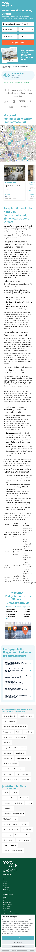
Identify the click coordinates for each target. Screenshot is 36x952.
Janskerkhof (18, 803)
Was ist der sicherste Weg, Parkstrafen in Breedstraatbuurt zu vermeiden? (16, 690)
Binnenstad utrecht (9, 716)
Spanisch (5, 885)
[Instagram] (15, 870)
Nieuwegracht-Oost (23, 758)
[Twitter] (7, 870)
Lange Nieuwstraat (23, 774)
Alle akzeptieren (18, 938)
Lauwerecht (7, 753)
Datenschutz (5, 950)
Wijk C (18, 732)
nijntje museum (8, 840)
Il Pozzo (29, 803)
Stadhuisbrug (27, 829)
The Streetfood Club (9, 819)
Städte (9, 66)
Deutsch (5, 881)
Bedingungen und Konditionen (19, 950)
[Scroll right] (34, 183)
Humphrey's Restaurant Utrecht (13, 814)
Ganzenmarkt (7, 808)
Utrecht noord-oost (26, 716)
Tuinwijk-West (19, 753)
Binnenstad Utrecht (23, 66)
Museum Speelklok (9, 845)
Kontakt (32, 950)
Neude (5, 792)
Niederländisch (6, 891)
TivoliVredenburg (23, 840)
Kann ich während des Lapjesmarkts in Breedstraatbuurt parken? (16, 676)
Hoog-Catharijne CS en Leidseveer (14, 748)
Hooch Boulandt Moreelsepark (13, 769)
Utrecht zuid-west (9, 721)
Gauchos (24, 824)
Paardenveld (24, 798)
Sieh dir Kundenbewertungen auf (18, 82)
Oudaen (14, 792)
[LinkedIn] (11, 870)
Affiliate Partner (6, 908)
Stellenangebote (7, 902)
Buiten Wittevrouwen (10, 764)
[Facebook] (4, 870)
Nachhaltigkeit (6, 906)
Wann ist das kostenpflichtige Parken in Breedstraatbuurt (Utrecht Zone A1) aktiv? (16, 663)
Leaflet (18, 160)
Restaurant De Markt (10, 824)
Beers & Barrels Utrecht (11, 829)
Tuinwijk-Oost (7, 758)
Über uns (5, 897)
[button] (18, 143)
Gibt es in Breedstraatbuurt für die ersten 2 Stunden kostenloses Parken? (15, 670)
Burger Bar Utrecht (9, 798)
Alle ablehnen (18, 942)
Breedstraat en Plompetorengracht (14, 727)
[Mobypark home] (7, 4)
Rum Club (6, 803)
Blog (4, 899)
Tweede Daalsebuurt (10, 779)
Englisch (5, 883)
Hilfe (4, 901)
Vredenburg (7, 835)
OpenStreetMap (26, 160)
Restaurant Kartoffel (21, 835)
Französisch (6, 887)
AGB (4, 910)
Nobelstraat (28, 732)
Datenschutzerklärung (8, 912)
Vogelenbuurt (7, 732)
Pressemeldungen (7, 904)
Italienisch (5, 889)
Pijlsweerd (6, 742)
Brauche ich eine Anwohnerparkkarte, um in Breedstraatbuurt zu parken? (14, 683)
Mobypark (4, 66)
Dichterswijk (25, 779)
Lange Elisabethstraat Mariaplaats (14, 737)
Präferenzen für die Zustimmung (11, 913)
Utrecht (15, 66)
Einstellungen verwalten (18, 946)
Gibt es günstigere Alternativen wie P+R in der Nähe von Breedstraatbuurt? (16, 696)
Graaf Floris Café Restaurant (12, 851)
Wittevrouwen (7, 774)
